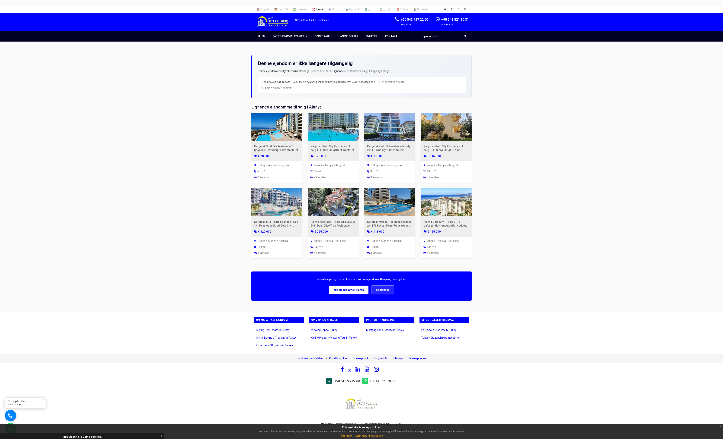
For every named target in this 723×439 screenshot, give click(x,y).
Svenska (302, 9)
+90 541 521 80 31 (382, 381)
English (264, 9)
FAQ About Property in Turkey (438, 329)
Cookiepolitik (360, 358)
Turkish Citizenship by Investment (441, 337)
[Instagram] (376, 369)
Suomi (336, 9)
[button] (446, 9)
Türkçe (404, 9)
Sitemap (398, 358)
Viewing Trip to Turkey (324, 329)
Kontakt (391, 36)
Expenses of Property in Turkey (274, 345)
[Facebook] (342, 369)
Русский (354, 9)
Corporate (322, 36)
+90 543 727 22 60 (347, 381)
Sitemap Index (417, 358)
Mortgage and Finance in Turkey (385, 329)
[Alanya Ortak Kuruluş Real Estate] (274, 24)
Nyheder (372, 36)
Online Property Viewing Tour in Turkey (334, 337)
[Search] (465, 36)
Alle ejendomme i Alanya (348, 289)
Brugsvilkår (380, 358)
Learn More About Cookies (369, 435)
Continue (346, 435)
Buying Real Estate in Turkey (273, 329)
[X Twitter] (349, 370)
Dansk (319, 9)
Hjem (261, 36)
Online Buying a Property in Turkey (276, 337)
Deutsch (283, 9)
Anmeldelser (349, 36)
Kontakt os (383, 289)
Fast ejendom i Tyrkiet (289, 36)
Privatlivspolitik (338, 358)
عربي (371, 9)
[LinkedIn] (357, 369)
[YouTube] (367, 369)
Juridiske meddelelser (310, 358)
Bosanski (422, 9)
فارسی (387, 9)
